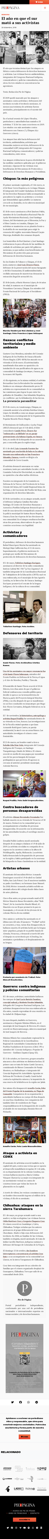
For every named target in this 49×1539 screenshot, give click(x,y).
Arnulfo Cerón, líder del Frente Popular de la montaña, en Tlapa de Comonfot (24, 1091)
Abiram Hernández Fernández (26, 817)
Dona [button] (40, 2)
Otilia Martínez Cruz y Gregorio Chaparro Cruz (24, 1221)
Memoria (5, 14)
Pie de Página (24, 1299)
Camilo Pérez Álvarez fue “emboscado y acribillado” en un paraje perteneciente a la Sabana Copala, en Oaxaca (22, 433)
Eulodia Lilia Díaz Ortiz (13, 745)
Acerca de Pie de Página (24, 1511)
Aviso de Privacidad (18, 1513)
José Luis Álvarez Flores (28, 265)
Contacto (34, 1513)
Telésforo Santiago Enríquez (27, 563)
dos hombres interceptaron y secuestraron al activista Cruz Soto (23, 1253)
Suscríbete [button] (24, 1520)
